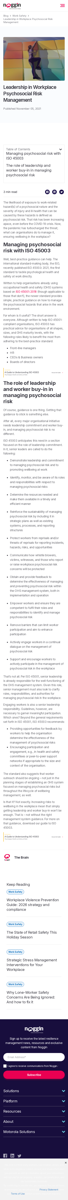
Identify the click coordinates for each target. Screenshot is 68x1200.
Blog (5, 15)
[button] (66, 1162)
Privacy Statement (49, 1189)
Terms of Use (18, 1193)
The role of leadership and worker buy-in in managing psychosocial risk (28, 170)
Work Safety (19, 15)
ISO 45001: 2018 (26, 291)
